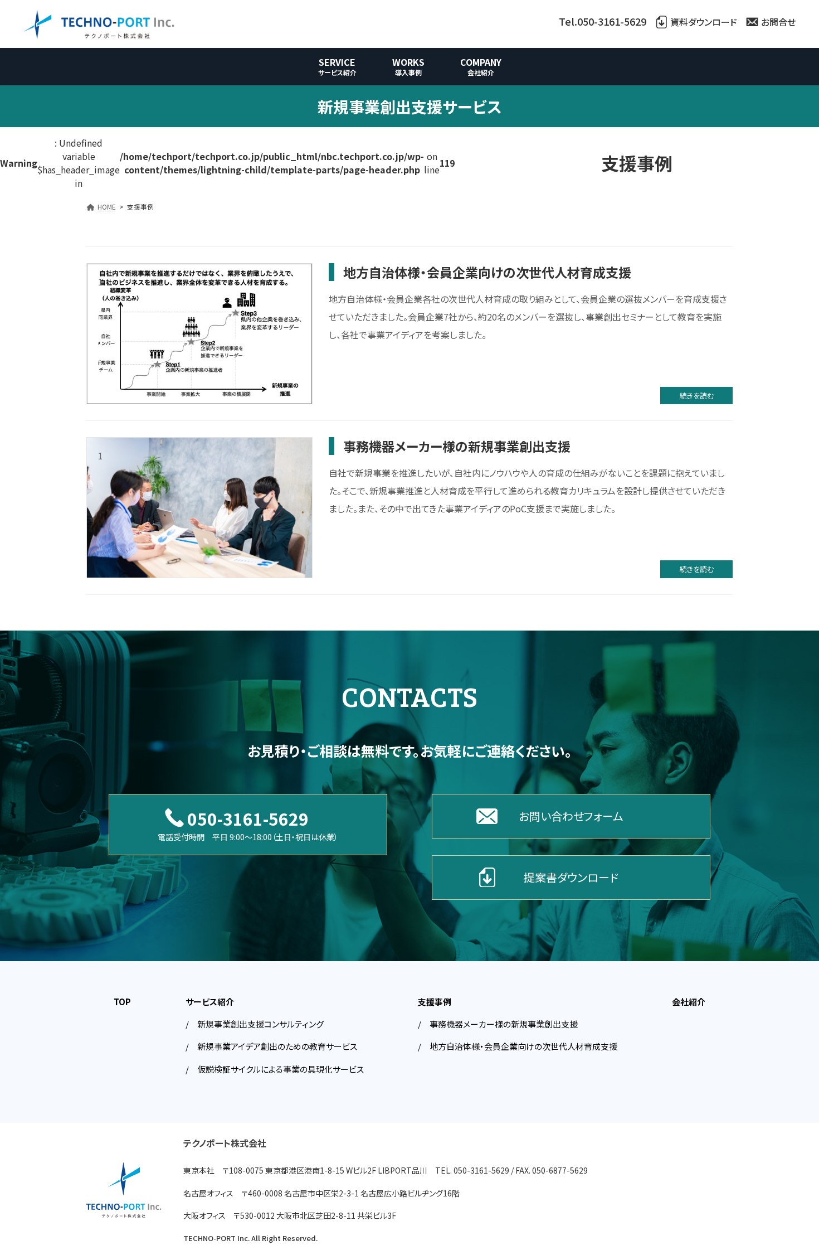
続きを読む (697, 395)
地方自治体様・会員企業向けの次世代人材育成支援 (487, 272)
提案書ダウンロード (571, 877)
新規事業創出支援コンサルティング (260, 1024)
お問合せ (778, 21)
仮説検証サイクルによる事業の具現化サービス (280, 1068)
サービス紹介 (210, 1001)
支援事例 (434, 1001)
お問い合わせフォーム (571, 816)
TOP (122, 1001)
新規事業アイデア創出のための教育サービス (277, 1046)
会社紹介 (688, 1001)
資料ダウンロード (703, 21)
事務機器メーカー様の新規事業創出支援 (457, 446)
